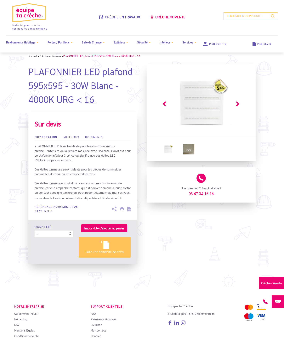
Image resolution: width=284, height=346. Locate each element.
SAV (16, 325)
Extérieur (119, 42)
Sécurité (142, 42)
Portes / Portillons (59, 42)
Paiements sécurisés (103, 319)
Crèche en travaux (122, 17)
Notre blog (20, 319)
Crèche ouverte (170, 17)
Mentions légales (24, 330)
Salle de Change (92, 42)
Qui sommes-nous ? (26, 313)
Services (187, 42)
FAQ (93, 313)
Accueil (32, 56)
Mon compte (98, 330)
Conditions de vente (26, 336)
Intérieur (165, 42)
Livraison (96, 325)
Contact (96, 336)
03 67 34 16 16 (201, 193)
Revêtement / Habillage (20, 42)
